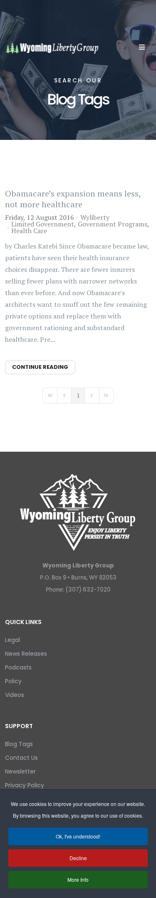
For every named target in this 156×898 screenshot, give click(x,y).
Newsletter (20, 771)
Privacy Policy (24, 785)
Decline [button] (78, 857)
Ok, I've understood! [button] (78, 836)
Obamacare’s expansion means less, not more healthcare (73, 199)
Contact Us (21, 758)
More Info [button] (78, 879)
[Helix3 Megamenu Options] (142, 47)
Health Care (29, 230)
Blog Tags (19, 744)
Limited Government (42, 224)
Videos (14, 695)
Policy (13, 681)
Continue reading (40, 367)
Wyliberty (94, 217)
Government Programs (112, 224)
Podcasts (18, 667)
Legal (12, 640)
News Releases (26, 653)
